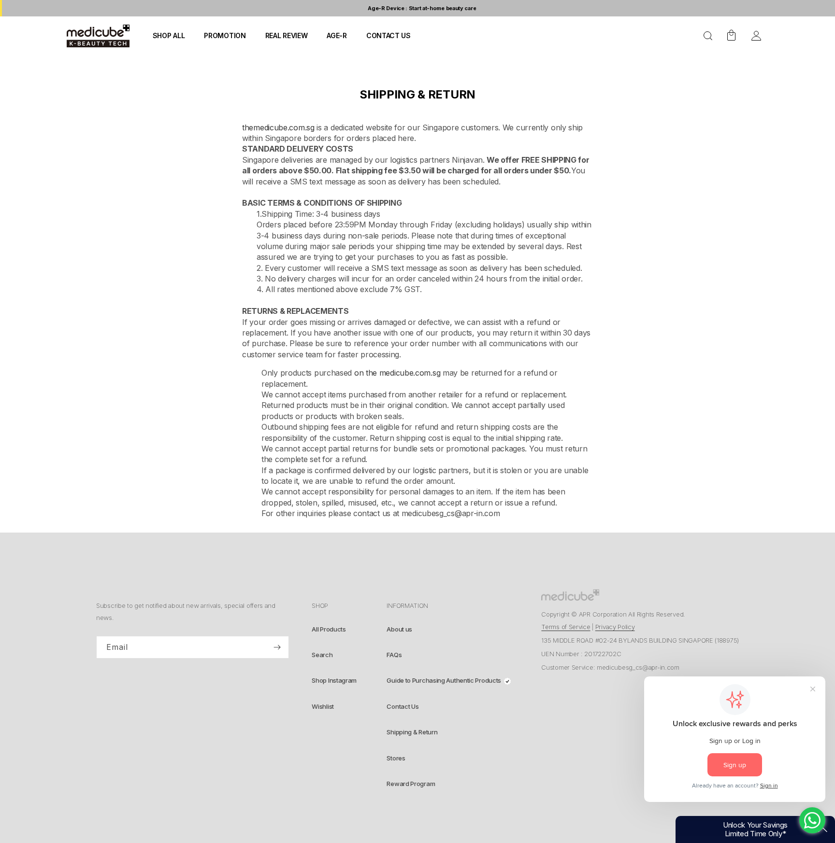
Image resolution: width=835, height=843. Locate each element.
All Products (329, 629)
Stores (396, 758)
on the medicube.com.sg (397, 373)
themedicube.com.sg (279, 127)
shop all (169, 35)
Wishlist (323, 706)
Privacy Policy (615, 627)
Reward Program (411, 783)
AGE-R (337, 35)
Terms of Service (565, 627)
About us (399, 629)
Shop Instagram (334, 680)
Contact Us (402, 706)
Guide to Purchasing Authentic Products (444, 680)
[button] (708, 35)
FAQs (394, 655)
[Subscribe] (276, 647)
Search (322, 655)
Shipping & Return (412, 732)
